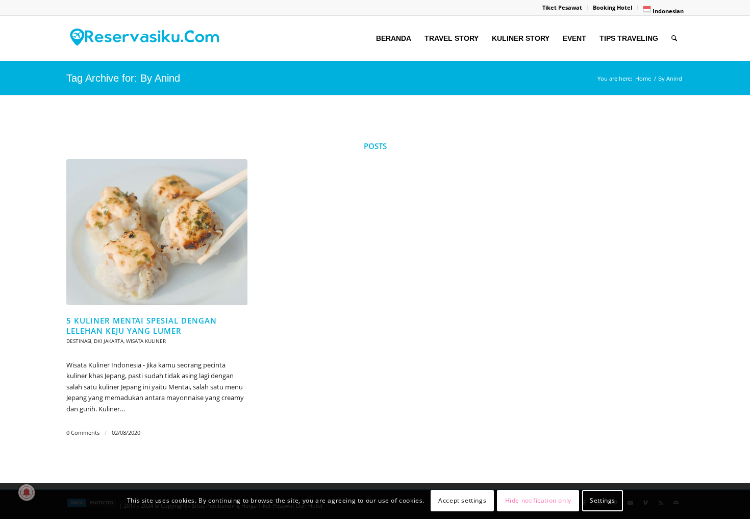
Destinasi (78, 340)
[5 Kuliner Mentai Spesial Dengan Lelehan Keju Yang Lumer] (156, 232)
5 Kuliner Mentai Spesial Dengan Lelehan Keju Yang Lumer (141, 325)
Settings (602, 501)
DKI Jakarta (108, 340)
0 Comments (82, 432)
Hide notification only (538, 501)
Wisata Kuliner (146, 340)
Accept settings (462, 501)
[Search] (674, 38)
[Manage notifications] (26, 492)
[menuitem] (562, 7)
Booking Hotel (612, 7)
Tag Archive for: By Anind (123, 78)
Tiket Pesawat (562, 7)
